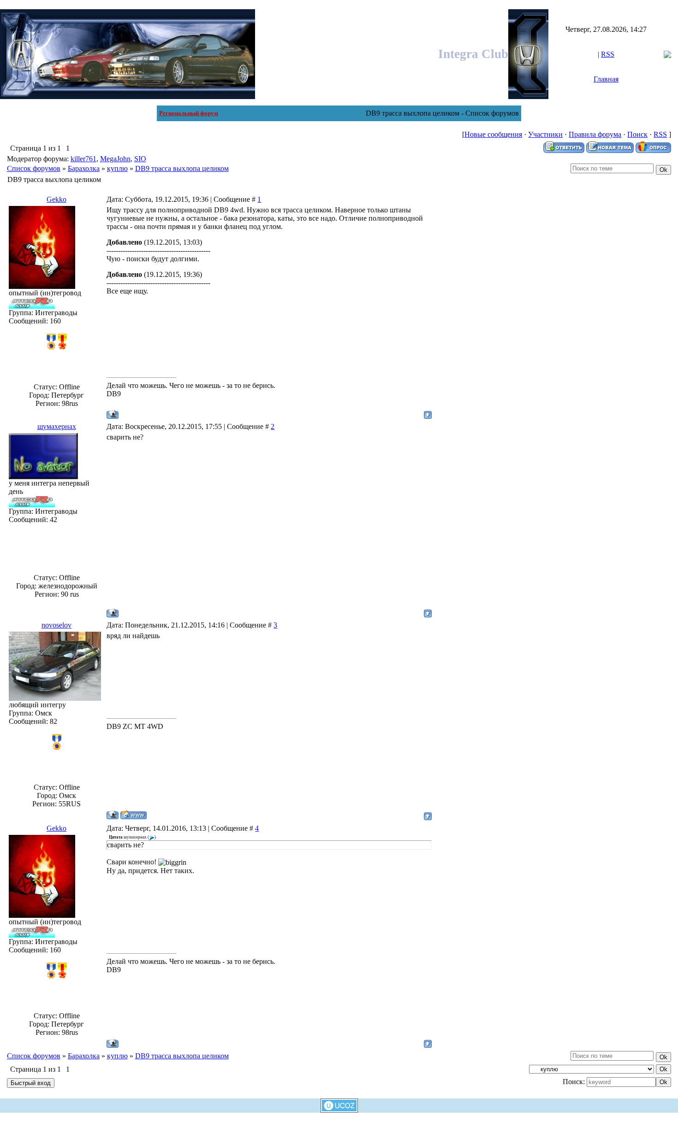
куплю (117, 168)
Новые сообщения (493, 134)
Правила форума (595, 134)
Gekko (56, 199)
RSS (607, 54)
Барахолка (84, 168)
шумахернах (56, 426)
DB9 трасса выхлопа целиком (182, 168)
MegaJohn (115, 159)
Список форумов (33, 168)
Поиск (637, 134)
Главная (606, 79)
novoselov (56, 625)
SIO (140, 159)
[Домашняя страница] (133, 814)
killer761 (83, 159)
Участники (545, 134)
